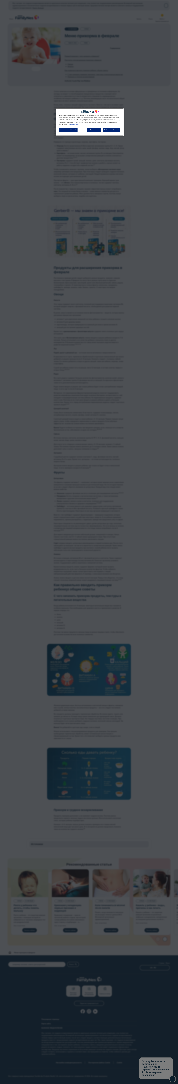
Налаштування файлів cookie (68, 130)
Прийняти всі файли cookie (111, 130)
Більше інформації (74, 124)
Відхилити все (94, 130)
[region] (90, 122)
